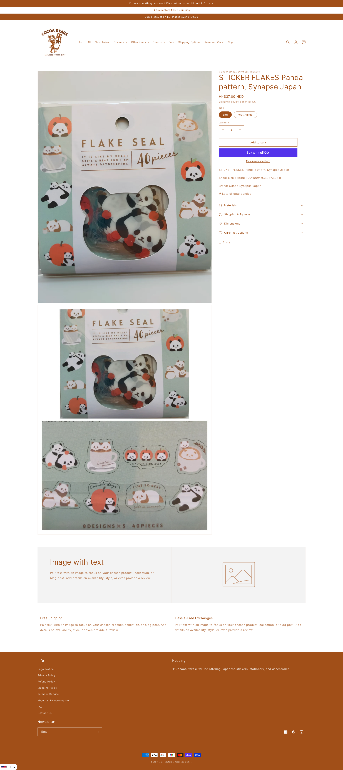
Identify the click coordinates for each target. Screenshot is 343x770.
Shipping (224, 101)
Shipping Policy (47, 687)
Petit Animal (245, 114)
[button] (120, 42)
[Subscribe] (98, 731)
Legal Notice (46, 669)
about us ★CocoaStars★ (54, 700)
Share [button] (226, 242)
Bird (225, 114)
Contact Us (45, 712)
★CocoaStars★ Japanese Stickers (175, 762)
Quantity (224, 122)
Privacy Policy (46, 675)
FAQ (40, 706)
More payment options (258, 161)
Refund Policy (46, 681)
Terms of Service (48, 694)
